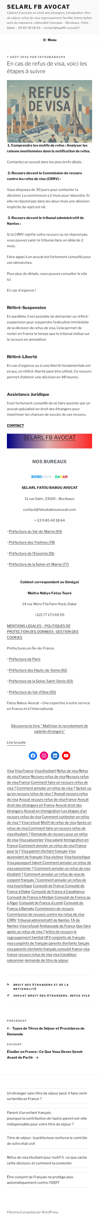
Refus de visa (68, 771)
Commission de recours (54, 909)
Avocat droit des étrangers (40, 995)
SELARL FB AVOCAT (38, 6)
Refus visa (80, 995)
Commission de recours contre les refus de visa (45, 914)
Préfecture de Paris (25, 659)
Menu (52, 40)
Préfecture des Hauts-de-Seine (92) (38, 670)
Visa (10, 771)
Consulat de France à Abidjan (30, 897)
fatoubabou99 (52, 57)
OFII (47, 937)
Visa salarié (53, 840)
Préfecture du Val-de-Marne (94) (35, 531)
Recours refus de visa (48, 777)
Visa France (24, 771)
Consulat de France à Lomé (41, 903)
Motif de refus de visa (58, 822)
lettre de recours (59, 932)
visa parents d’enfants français (32, 949)
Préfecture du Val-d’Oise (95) (32, 692)
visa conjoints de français (27, 943)
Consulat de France (49, 886)
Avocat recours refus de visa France (48, 799)
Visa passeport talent (24, 863)
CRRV (12, 920)
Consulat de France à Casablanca (57, 891)
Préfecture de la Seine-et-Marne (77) (39, 564)
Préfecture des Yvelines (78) (32, 542)
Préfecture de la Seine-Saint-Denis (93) (41, 681)
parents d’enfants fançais (69, 943)
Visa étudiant (45, 771)
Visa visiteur (53, 857)
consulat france (69, 949)
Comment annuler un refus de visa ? (46, 788)
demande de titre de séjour (47, 960)
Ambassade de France (57, 926)
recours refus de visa (35, 955)
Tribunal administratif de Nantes (43, 920)
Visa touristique (77, 857)
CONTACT (15, 426)
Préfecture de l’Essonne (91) (31, 553)
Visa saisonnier (31, 840)
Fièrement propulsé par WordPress (32, 1212)
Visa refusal (29, 926)
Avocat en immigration (42, 811)
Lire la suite (16, 742)
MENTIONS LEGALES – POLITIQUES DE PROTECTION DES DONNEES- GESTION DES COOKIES (43, 632)
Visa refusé (30, 822)
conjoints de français (68, 937)
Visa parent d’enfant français (44, 851)
